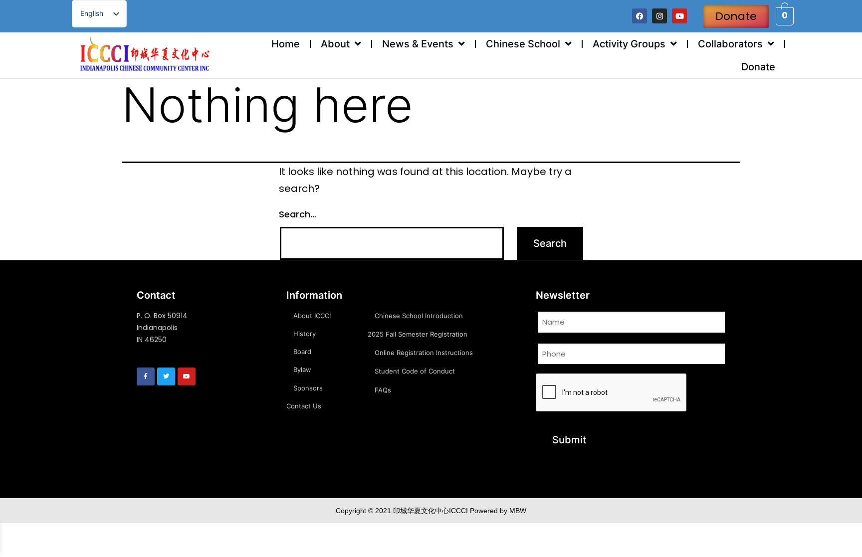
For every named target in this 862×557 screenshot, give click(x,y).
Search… (297, 214)
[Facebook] (639, 15)
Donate (758, 67)
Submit (569, 440)
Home (285, 44)
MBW (517, 511)
